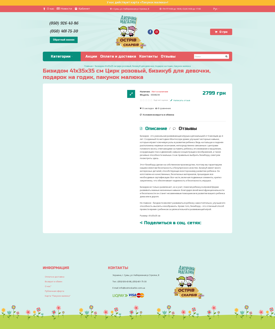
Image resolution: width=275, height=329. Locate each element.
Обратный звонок (63, 39)
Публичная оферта (54, 291)
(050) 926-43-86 (63, 23)
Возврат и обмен (53, 281)
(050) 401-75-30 (63, 31)
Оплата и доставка (54, 276)
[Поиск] (226, 56)
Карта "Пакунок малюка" (58, 295)
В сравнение (164, 108)
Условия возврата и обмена (158, 114)
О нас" (48, 286)
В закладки (148, 108)
